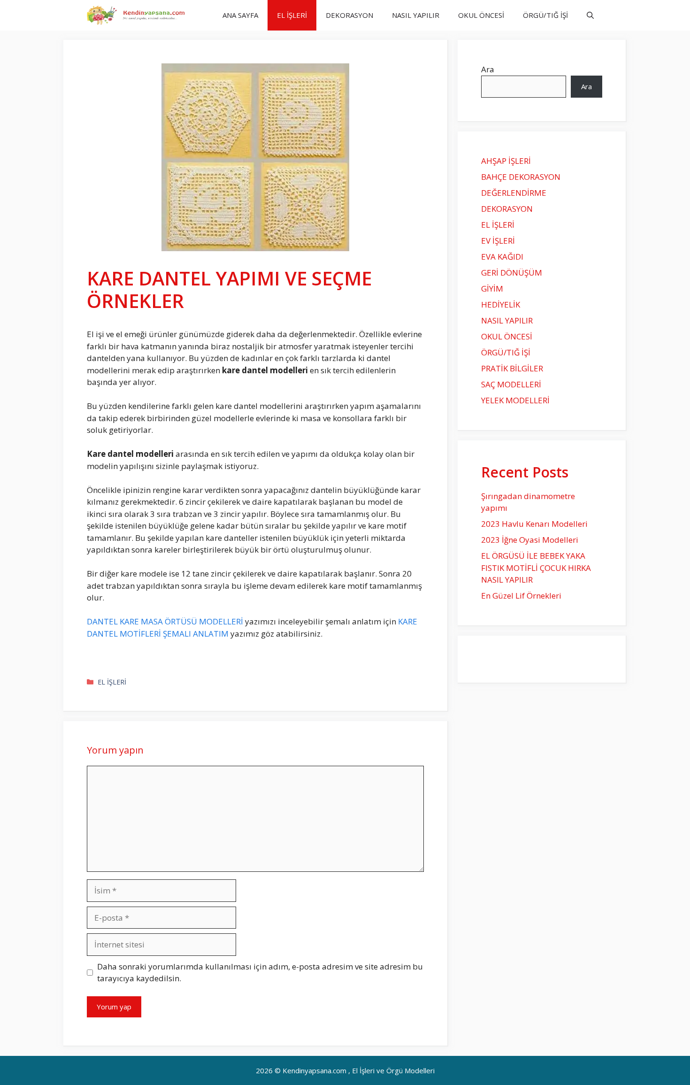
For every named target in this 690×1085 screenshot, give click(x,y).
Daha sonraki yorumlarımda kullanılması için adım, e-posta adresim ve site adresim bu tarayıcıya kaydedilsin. (260, 972)
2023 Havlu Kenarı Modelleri (534, 523)
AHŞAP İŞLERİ (506, 160)
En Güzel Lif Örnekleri (521, 595)
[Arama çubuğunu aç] (590, 15)
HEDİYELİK (500, 304)
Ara (487, 69)
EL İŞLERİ (292, 15)
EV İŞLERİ (498, 240)
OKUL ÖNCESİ (481, 15)
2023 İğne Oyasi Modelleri (529, 539)
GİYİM (492, 288)
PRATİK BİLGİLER (512, 368)
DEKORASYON (349, 15)
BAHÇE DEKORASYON (520, 176)
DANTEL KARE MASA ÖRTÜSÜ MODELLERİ (165, 621)
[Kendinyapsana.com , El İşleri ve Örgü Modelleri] (139, 15)
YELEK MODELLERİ (515, 400)
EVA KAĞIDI (502, 256)
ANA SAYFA (240, 15)
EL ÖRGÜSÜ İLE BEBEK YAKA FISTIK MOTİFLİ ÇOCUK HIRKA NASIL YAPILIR (536, 567)
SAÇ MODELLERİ (511, 384)
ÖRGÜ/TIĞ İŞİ (545, 15)
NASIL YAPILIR (415, 15)
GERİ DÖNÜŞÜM (511, 272)
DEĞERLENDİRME (513, 192)
